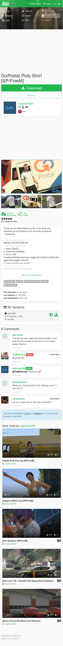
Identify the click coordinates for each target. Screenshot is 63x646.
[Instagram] (19, 107)
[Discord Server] (26, 107)
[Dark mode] (55, 3)
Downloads (11, 215)
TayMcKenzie (18, 354)
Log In (27, 413)
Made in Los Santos (10, 638)
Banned (29, 355)
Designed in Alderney (11, 635)
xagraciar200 (25, 103)
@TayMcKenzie (19, 371)
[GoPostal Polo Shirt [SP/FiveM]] (31, 177)
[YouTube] (23, 107)
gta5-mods (17, 334)
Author (28, 368)
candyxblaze (18, 398)
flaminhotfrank (19, 382)
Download (33, 87)
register (38, 413)
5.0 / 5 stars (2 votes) (9, 221)
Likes (26, 215)
